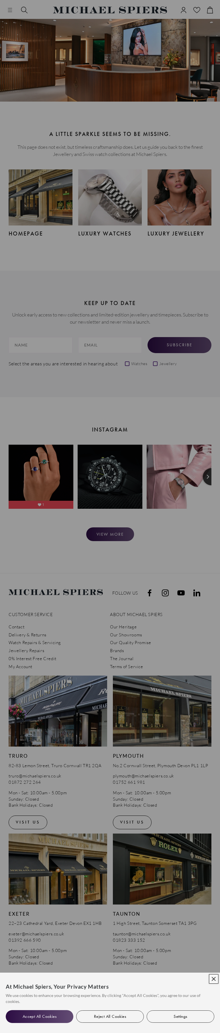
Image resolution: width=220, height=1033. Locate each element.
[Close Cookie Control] (213, 978)
